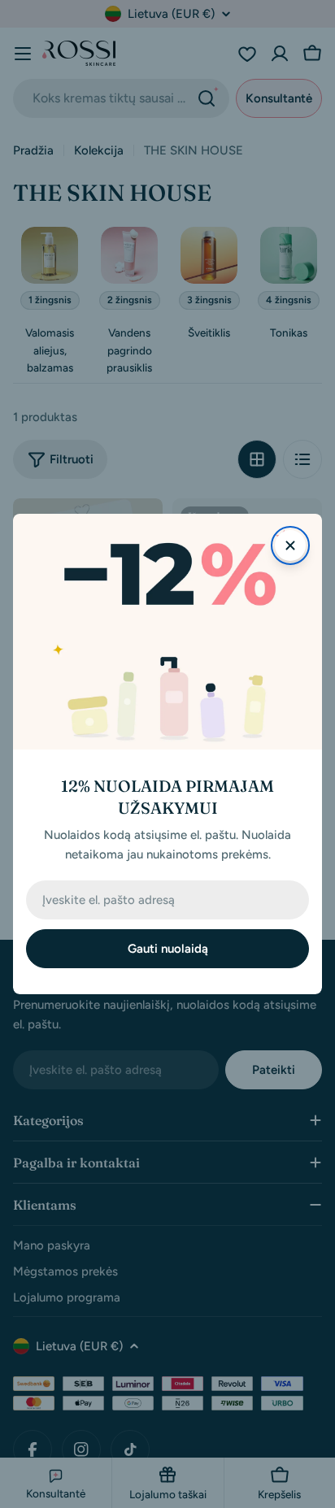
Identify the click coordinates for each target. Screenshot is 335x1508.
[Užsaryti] (290, 545)
